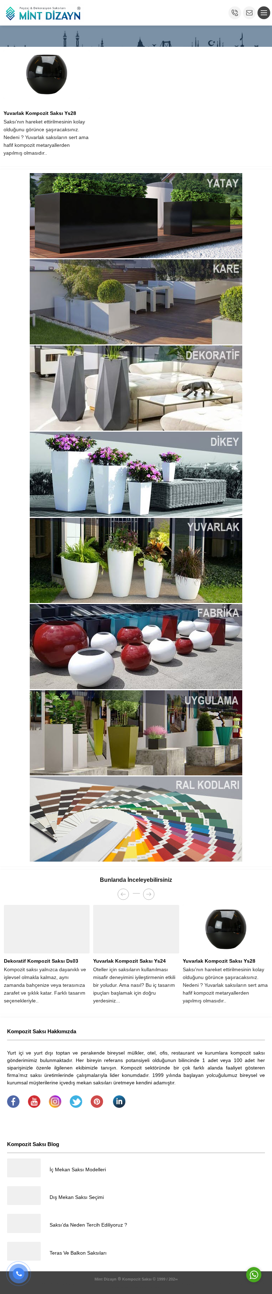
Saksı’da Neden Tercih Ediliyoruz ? (88, 1225)
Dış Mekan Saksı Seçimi (77, 1197)
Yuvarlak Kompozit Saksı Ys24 (129, 961)
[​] (13, 1106)
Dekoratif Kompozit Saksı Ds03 (41, 961)
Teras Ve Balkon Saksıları (78, 1253)
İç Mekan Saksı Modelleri (78, 1169)
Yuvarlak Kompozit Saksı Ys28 (40, 113)
